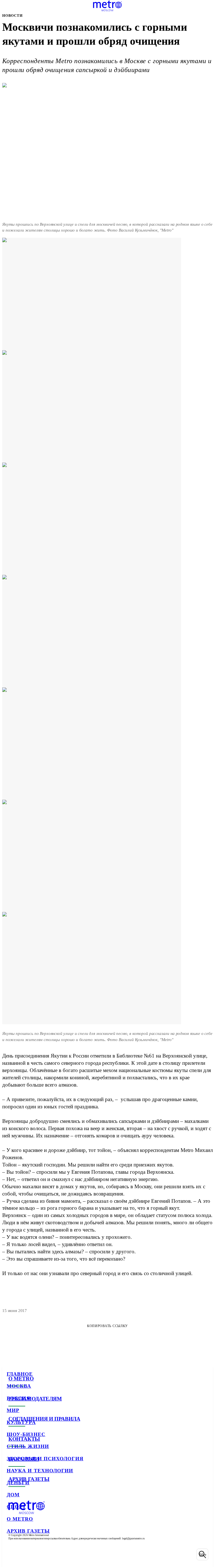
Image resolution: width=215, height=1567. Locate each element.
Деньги (18, 1482)
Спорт (16, 1506)
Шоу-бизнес (26, 1434)
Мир (13, 1410)
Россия (18, 1398)
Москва (19, 1386)
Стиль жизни (28, 1446)
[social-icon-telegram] (26, 1554)
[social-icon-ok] (41, 1554)
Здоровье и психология (45, 1458)
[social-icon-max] (56, 1554)
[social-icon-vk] (12, 1554)
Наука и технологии (40, 1470)
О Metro (20, 1519)
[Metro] (107, 5)
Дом (13, 1494)
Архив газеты (28, 1531)
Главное (20, 1374)
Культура (21, 1422)
